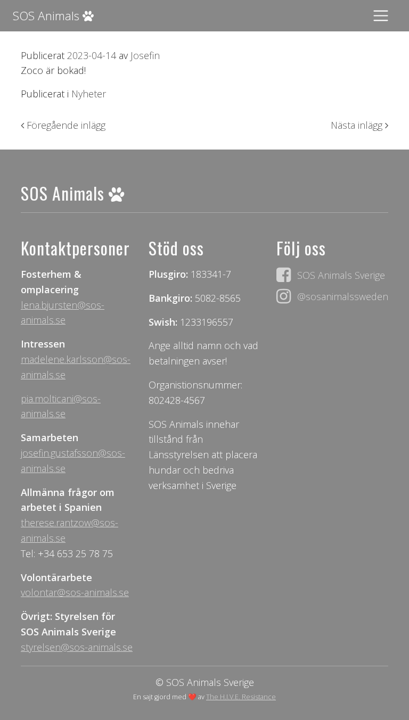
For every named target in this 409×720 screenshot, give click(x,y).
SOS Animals (48, 15)
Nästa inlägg (358, 125)
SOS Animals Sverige (341, 275)
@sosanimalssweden (342, 296)
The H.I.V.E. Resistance (241, 696)
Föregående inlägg (64, 125)
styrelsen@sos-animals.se (77, 647)
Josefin (144, 55)
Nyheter (88, 93)
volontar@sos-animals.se (75, 592)
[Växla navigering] (380, 16)
